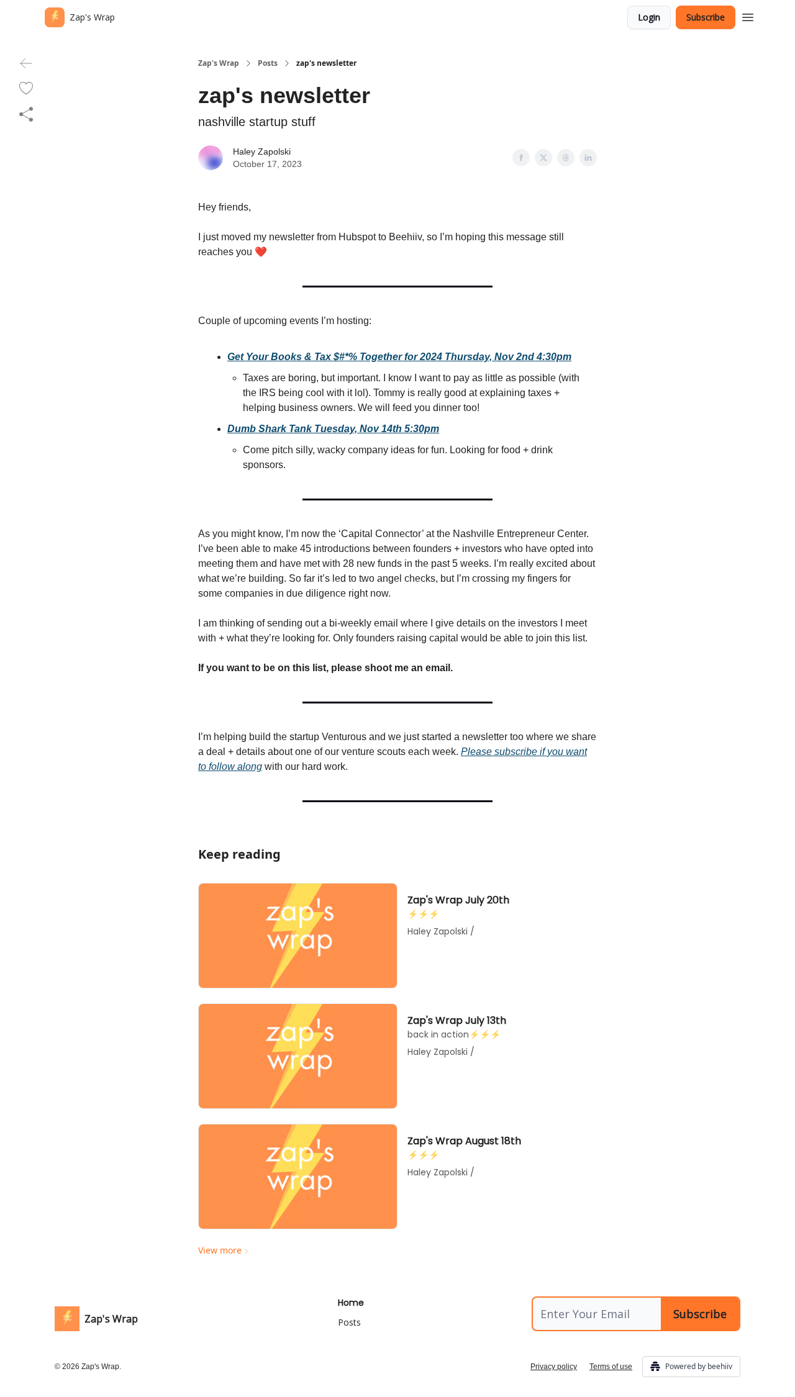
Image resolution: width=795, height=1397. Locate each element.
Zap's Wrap (218, 63)
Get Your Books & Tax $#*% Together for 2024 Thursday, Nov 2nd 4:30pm (399, 356)
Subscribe (705, 17)
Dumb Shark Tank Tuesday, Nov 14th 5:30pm (333, 428)
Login (649, 17)
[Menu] (747, 15)
